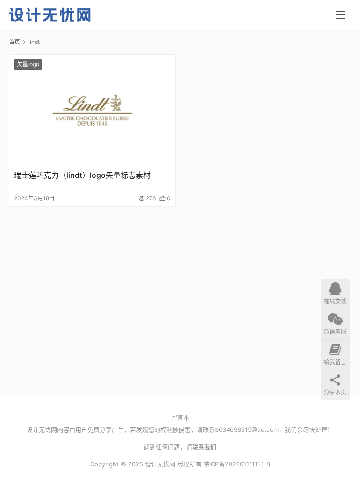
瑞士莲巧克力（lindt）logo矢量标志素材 (82, 175)
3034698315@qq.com (247, 429)
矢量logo (28, 64)
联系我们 (204, 446)
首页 (14, 41)
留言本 (180, 417)
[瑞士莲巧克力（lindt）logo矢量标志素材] (92, 110)
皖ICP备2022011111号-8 (236, 464)
